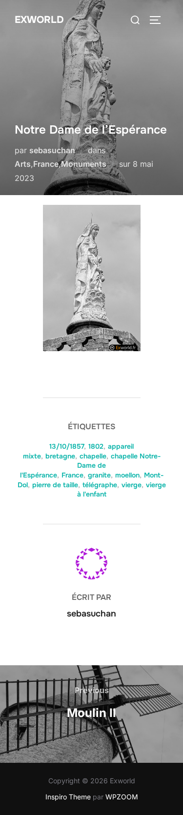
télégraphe (99, 484)
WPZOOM (121, 797)
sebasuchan (52, 150)
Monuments (83, 164)
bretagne (60, 456)
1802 (95, 446)
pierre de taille (55, 484)
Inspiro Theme (68, 797)
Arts (23, 164)
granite (99, 475)
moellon (127, 475)
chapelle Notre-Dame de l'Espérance (90, 465)
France (46, 164)
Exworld (39, 20)
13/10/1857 (66, 446)
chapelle (93, 456)
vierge (132, 484)
